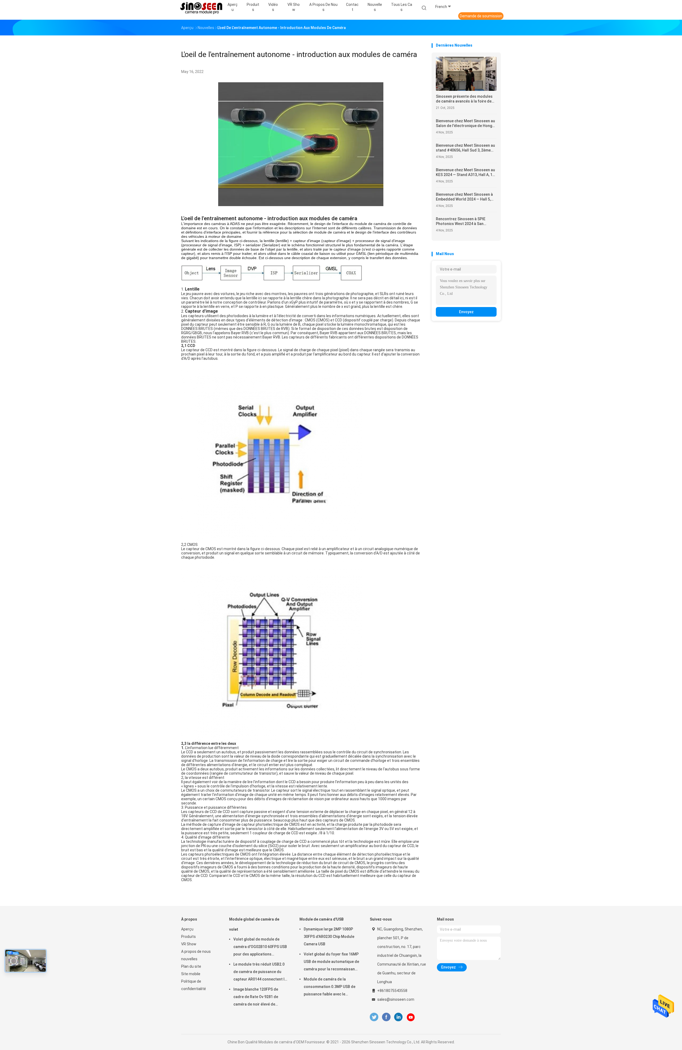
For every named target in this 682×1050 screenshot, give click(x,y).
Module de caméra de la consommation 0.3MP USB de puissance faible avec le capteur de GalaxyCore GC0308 (331, 987)
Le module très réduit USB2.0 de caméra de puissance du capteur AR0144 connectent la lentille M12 (260, 972)
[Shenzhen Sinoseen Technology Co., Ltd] (201, 8)
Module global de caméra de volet (254, 924)
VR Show (188, 944)
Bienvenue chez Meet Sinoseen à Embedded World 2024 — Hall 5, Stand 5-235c (464, 197)
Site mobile (190, 974)
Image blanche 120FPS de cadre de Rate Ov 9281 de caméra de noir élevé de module (255, 997)
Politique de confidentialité (193, 985)
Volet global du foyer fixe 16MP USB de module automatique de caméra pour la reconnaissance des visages (331, 962)
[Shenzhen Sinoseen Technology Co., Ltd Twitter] (374, 1017)
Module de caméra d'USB (321, 919)
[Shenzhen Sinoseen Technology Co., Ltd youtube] (410, 1017)
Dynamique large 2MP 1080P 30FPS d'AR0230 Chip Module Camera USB (329, 936)
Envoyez (466, 312)
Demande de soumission (481, 16)
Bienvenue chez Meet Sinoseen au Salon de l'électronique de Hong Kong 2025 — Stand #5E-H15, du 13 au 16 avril (465, 123)
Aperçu (187, 929)
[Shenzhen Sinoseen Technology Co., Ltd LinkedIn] (398, 1017)
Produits (188, 936)
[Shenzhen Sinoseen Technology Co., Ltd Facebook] (386, 1017)
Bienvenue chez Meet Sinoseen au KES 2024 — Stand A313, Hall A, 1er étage (466, 172)
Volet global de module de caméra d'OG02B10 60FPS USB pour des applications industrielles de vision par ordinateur (260, 947)
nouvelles (189, 959)
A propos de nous (196, 951)
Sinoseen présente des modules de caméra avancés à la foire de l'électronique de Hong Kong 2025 (465, 99)
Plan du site (191, 966)
